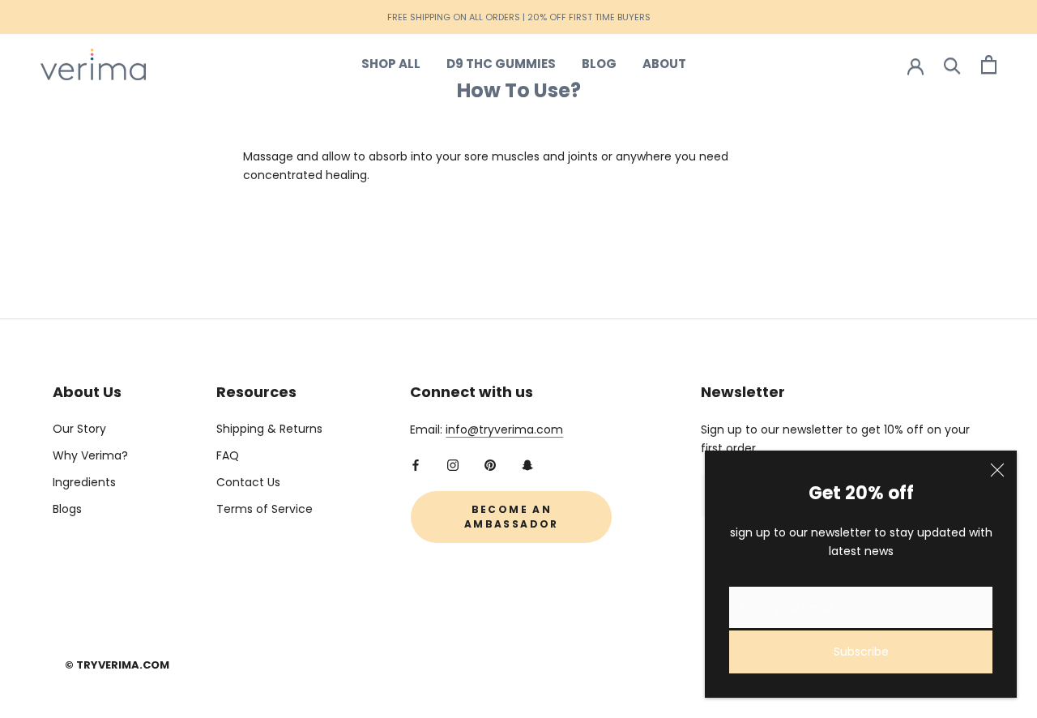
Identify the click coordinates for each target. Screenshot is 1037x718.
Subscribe (861, 651)
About (664, 63)
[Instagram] (453, 464)
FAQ (227, 455)
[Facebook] (415, 464)
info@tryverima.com (504, 429)
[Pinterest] (490, 464)
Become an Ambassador (511, 516)
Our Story (79, 429)
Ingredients (84, 482)
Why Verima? (90, 455)
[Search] (952, 64)
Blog (599, 63)
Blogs (67, 509)
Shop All (390, 63)
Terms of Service (264, 509)
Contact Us (248, 482)
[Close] (997, 470)
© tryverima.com (117, 665)
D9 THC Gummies (501, 63)
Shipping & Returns (269, 429)
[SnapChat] (527, 464)
